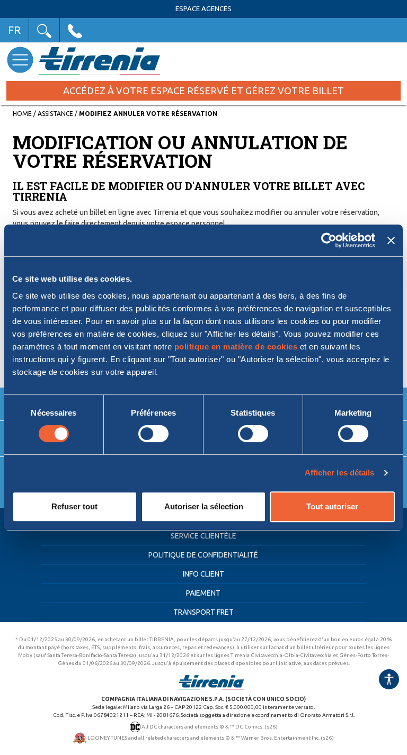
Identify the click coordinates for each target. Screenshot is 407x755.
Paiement (203, 593)
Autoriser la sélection (203, 506)
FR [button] (14, 30)
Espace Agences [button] (203, 8)
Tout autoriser (332, 506)
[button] (44, 30)
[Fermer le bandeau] (391, 240)
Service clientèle (203, 536)
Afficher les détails (340, 472)
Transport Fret (203, 612)
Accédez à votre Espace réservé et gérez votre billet (203, 90)
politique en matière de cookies (236, 346)
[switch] (153, 433)
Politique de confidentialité (203, 555)
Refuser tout (74, 506)
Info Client (203, 574)
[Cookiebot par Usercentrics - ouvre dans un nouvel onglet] (328, 240)
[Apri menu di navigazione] (20, 59)
